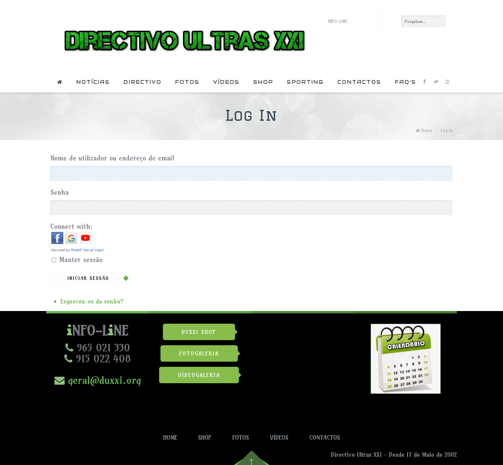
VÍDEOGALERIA (199, 375)
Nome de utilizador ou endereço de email (112, 158)
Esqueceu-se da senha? (92, 301)
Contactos (359, 82)
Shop (263, 82)
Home (427, 130)
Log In (447, 130)
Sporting (305, 82)
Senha (59, 192)
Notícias (93, 82)
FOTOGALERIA (199, 353)
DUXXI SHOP (199, 331)
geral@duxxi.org (103, 380)
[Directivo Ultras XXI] (183, 36)
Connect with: (71, 226)
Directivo (143, 82)
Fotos (187, 82)
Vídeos (226, 82)
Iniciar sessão (88, 278)
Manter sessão (81, 259)
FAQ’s (405, 82)
